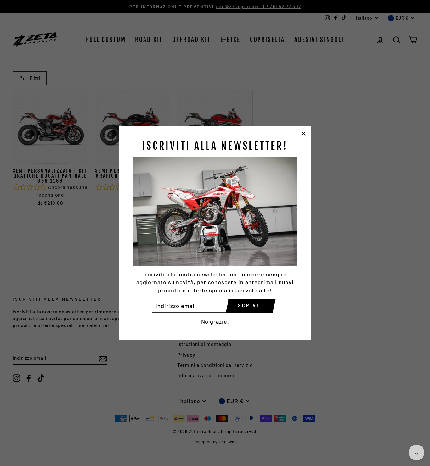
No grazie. (215, 321)
